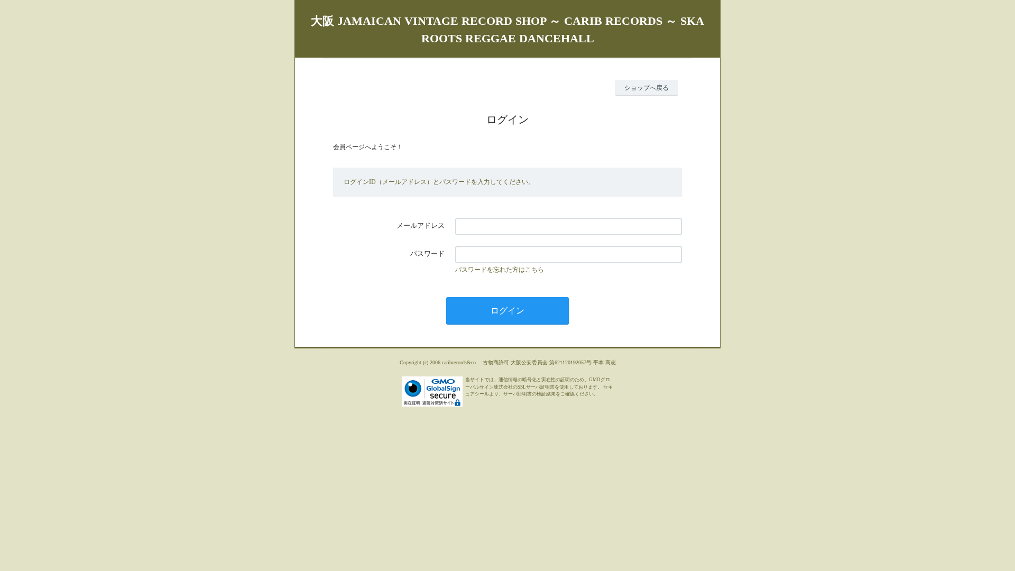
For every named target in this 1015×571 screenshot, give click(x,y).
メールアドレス (420, 225)
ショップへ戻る (646, 87)
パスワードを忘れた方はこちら (499, 269)
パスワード (427, 253)
